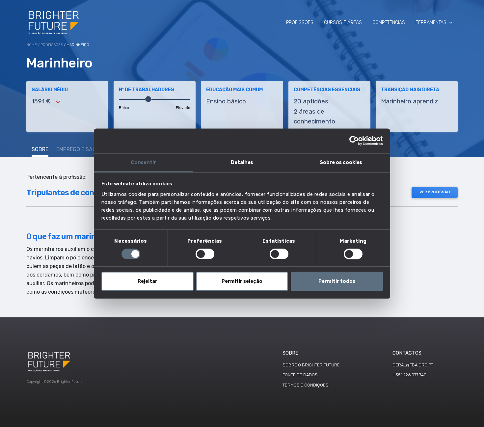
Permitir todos (336, 281)
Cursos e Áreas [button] (343, 22)
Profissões (51, 45)
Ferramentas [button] (431, 22)
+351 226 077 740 (409, 374)
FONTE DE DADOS (300, 374)
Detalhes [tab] (242, 162)
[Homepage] (54, 22)
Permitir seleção (242, 281)
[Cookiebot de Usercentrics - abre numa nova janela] (354, 141)
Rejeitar (147, 281)
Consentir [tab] (143, 162)
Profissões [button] (299, 22)
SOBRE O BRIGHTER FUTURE (311, 364)
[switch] (205, 254)
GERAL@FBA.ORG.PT (412, 364)
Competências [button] (388, 22)
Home (31, 45)
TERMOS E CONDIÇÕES (305, 385)
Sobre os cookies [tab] (341, 162)
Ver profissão (434, 192)
